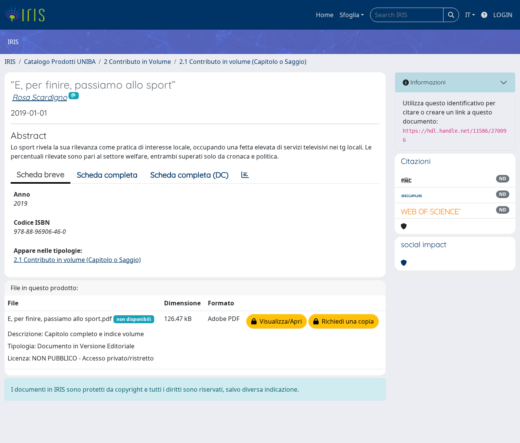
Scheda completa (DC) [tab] (189, 174)
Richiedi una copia (346, 321)
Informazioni (427, 82)
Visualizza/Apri (279, 321)
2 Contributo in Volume (137, 61)
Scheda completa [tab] (107, 174)
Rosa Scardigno (39, 97)
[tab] (245, 175)
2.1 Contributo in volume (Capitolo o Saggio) (242, 61)
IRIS (10, 61)
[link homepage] (28, 15)
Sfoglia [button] (349, 15)
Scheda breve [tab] (40, 174)
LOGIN (502, 15)
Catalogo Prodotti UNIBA (60, 61)
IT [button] (468, 15)
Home (324, 15)
